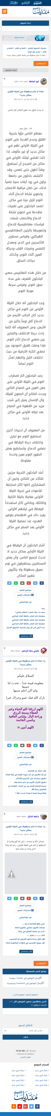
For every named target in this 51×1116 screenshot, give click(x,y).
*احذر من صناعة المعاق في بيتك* (31, 931)
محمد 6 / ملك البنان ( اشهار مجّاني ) (30, 612)
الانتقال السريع (25, 1025)
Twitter (12, 978)
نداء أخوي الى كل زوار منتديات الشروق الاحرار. (25, 627)
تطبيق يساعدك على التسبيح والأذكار (31, 778)
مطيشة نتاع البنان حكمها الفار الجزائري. (28, 616)
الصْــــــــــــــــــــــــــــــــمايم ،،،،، (36, 935)
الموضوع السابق (31, 994)
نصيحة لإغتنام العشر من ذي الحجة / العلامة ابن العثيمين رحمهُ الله (27, 787)
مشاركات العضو (24, 595)
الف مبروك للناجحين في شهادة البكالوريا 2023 (25, 943)
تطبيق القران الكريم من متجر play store (30, 782)
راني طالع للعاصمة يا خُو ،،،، (33, 923)
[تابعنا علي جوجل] (25, 1106)
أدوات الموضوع (11, 70)
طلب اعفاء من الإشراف (36, 770)
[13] (18, 727)
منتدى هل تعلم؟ (33, 51)
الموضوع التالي (19, 994)
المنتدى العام (20, 48)
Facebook (11, 983)
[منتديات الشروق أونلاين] (41, 14)
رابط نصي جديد (41, 1070)
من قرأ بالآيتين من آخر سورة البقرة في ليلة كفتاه (25, 774)
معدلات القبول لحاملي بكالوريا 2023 (30, 927)
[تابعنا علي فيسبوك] (37, 1106)
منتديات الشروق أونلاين (37, 48)
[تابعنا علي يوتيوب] (19, 1106)
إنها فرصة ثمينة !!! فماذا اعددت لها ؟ (30, 793)
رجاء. (43, 608)
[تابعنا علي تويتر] (31, 1106)
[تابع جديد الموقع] (14, 1106)
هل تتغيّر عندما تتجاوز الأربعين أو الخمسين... (27, 939)
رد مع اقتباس (25, 636)
